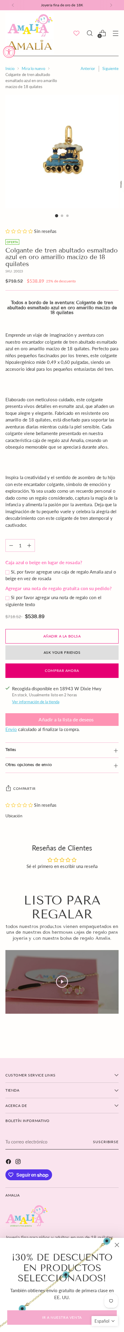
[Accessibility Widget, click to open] (9, 52)
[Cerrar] (117, 1245)
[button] (104, 1321)
